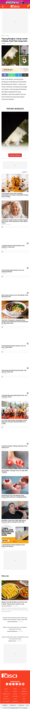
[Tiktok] (16, 684)
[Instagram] (10, 684)
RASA (3, 35)
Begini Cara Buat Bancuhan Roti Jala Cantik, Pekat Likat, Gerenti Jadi (14, 603)
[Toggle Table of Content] (24, 70)
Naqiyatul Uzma (12, 640)
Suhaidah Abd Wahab (7, 605)
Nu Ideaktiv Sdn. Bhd (14, 707)
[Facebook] (7, 684)
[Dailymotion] (23, 684)
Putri (4, 43)
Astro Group (25, 707)
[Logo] (15, 6)
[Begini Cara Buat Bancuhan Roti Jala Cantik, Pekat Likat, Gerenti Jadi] (15, 590)
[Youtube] (20, 684)
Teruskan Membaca (15, 155)
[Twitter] (13, 684)
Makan (7, 35)
